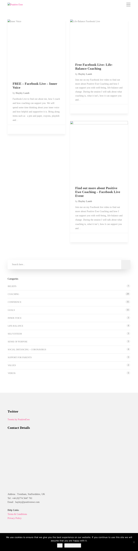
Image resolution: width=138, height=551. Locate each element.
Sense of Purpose (17, 341)
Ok (59, 545)
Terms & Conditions (17, 514)
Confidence (14, 302)
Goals (11, 310)
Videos (11, 373)
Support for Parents (20, 357)
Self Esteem (15, 333)
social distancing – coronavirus (27, 349)
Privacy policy (73, 545)
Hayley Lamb (22, 93)
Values (12, 365)
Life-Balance (15, 326)
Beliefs (12, 286)
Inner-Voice (15, 318)
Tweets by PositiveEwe (19, 419)
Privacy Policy (15, 518)
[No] (133, 542)
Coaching (13, 294)
